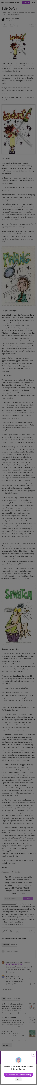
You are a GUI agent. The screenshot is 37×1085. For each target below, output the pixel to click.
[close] (33, 1054)
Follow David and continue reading (18, 1075)
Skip (18, 1079)
